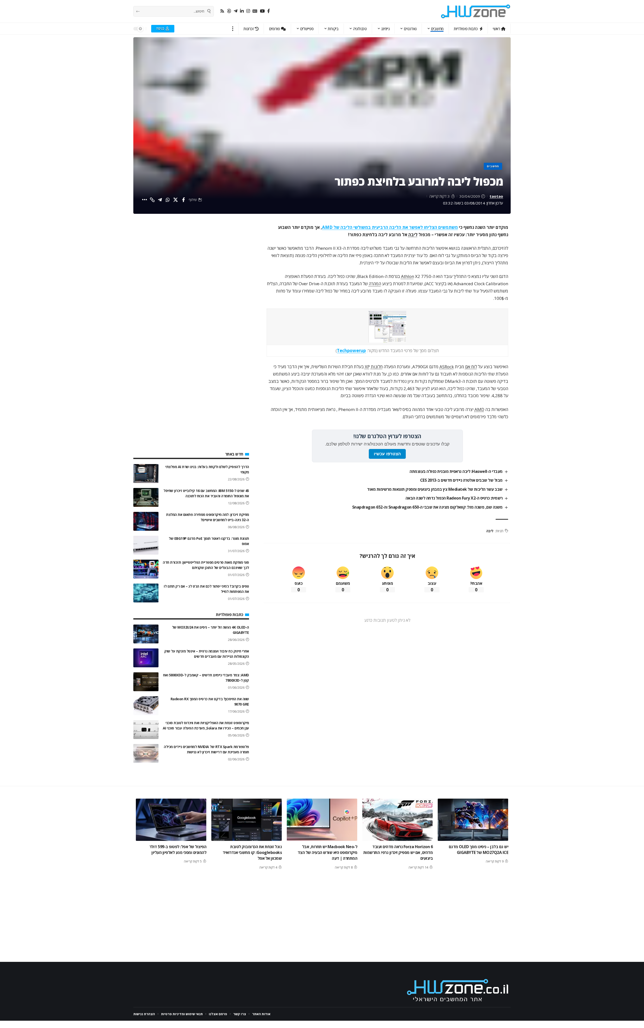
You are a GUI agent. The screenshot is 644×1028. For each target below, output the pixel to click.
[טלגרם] (235, 11)
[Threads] (229, 11)
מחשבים (493, 166)
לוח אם (471, 366)
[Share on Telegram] (160, 200)
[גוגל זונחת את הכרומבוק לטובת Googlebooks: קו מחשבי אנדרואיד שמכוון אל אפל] (246, 820)
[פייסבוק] (268, 11)
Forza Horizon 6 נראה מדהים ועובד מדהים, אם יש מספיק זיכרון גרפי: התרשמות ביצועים (398, 852)
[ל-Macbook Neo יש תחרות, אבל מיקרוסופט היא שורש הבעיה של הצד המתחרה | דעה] (322, 820)
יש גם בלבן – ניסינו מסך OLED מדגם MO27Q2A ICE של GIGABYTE (478, 849)
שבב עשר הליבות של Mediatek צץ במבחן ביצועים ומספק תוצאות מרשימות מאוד (435, 489)
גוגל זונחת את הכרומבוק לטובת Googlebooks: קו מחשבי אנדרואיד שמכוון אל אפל (252, 852)
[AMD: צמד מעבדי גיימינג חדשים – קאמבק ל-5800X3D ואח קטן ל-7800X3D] (145, 681)
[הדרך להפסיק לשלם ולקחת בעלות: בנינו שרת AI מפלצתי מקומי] (145, 473)
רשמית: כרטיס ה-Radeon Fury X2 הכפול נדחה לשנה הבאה (454, 498)
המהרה (375, 283)
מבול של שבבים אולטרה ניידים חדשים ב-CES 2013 (461, 480)
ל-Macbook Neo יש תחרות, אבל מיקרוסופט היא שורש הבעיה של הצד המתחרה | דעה (327, 852)
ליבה (413, 234)
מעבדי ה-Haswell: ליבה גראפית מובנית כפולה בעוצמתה (456, 471)
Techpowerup (351, 350)
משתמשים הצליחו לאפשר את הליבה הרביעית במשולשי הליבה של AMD (390, 227)
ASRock (446, 366)
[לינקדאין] (242, 11)
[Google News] (255, 11)
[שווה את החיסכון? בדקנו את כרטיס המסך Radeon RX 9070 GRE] (145, 705)
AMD (479, 409)
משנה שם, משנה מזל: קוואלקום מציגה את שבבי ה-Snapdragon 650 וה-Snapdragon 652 (427, 507)
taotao (496, 196)
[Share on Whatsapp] (167, 200)
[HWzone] (475, 11)
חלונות (377, 366)
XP (367, 366)
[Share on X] (175, 200)
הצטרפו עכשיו (387, 453)
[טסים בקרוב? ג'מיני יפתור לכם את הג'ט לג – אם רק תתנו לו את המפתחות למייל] (145, 593)
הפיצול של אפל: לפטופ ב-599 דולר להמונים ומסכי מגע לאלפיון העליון (178, 849)
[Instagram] (248, 11)
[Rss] (222, 11)
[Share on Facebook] (183, 200)
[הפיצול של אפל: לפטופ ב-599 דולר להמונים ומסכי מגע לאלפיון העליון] (171, 820)
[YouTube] (262, 11)
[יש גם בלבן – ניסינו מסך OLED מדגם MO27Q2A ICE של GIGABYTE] (473, 820)
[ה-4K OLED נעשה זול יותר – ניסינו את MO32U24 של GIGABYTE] (145, 634)
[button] (232, 29)
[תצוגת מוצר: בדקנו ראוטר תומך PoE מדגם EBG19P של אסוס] (145, 545)
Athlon (407, 276)
